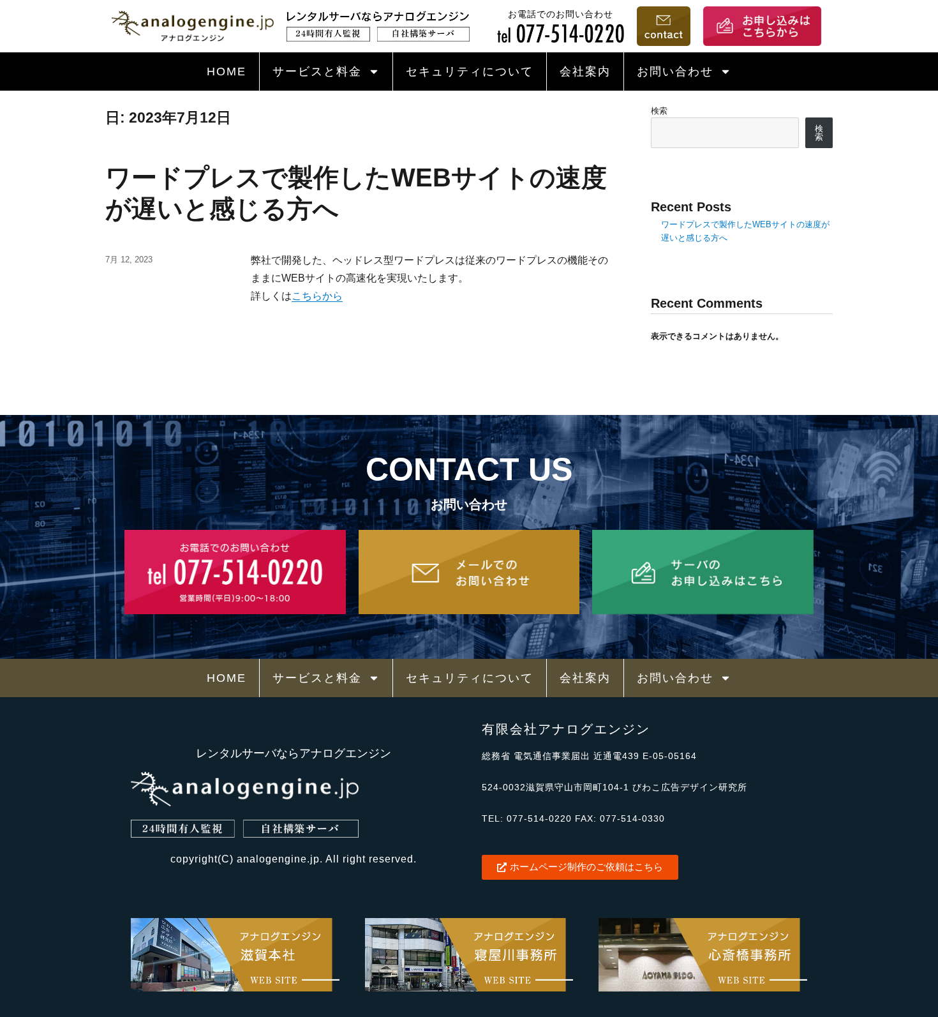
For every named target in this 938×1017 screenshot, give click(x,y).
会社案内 (585, 71)
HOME (226, 71)
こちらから (317, 295)
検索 (659, 111)
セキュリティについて (469, 71)
